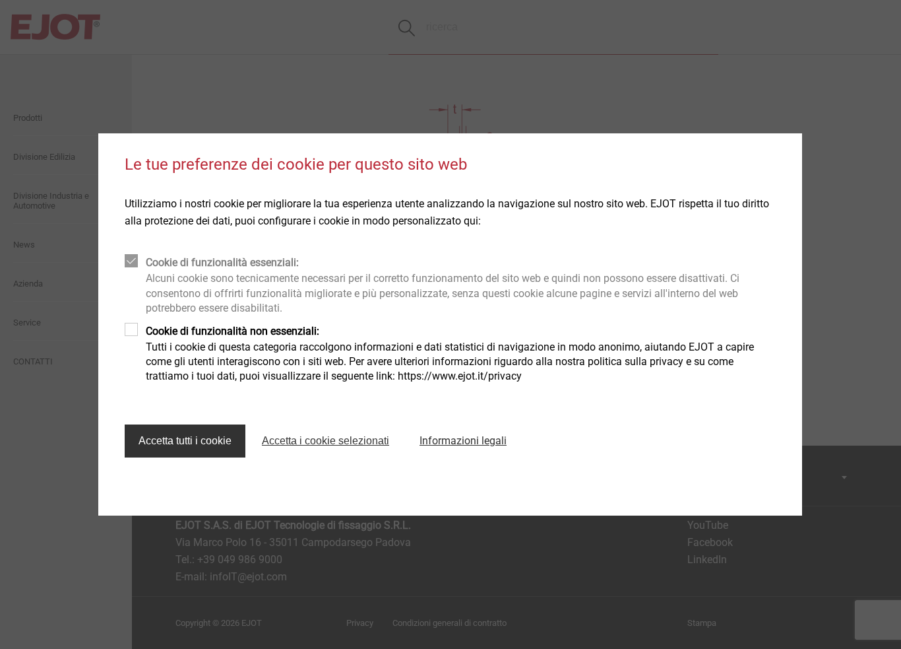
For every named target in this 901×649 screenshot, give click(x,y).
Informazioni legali (463, 440)
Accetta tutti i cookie (185, 440)
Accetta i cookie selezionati (325, 440)
